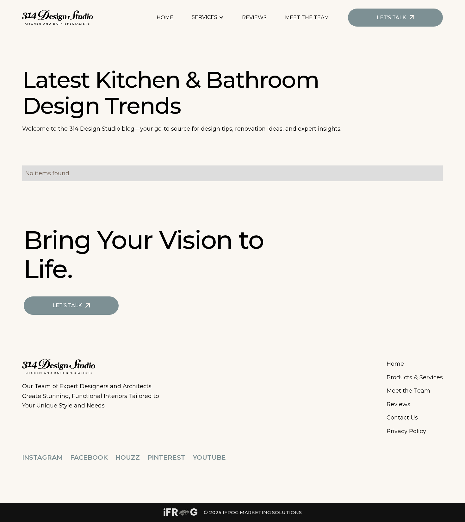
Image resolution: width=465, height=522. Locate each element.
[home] (57, 17)
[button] (211, 17)
